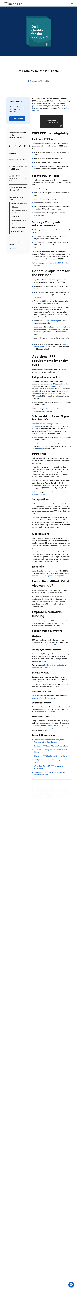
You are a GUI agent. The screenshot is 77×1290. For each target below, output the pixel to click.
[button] (71, 1284)
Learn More (17, 118)
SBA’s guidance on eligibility (53, 576)
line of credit (38, 707)
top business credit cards (59, 728)
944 (42, 448)
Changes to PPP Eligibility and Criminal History (51, 756)
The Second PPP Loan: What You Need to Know (51, 746)
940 (33, 448)
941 (39, 448)
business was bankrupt (51, 321)
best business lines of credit (45, 712)
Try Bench (13, 248)
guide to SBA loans (54, 645)
